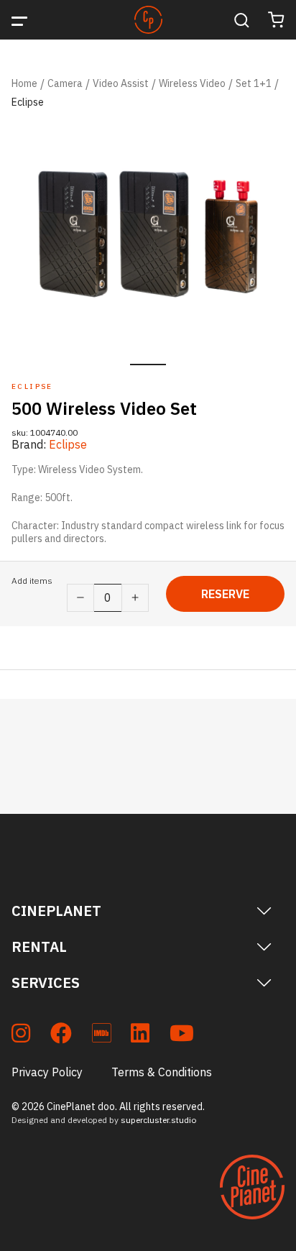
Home (24, 83)
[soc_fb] (61, 1035)
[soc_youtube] (182, 1035)
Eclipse (27, 102)
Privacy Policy (47, 1072)
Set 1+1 (254, 83)
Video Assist (121, 83)
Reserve (225, 594)
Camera (65, 83)
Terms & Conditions (161, 1072)
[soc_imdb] (101, 1035)
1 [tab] (148, 364)
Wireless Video (192, 83)
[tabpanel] (148, 234)
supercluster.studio (158, 1119)
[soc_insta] (20, 1035)
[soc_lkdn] (140, 1035)
